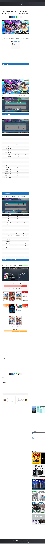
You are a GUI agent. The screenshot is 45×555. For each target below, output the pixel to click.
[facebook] (12, 17)
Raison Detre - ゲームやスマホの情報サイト (9, 1)
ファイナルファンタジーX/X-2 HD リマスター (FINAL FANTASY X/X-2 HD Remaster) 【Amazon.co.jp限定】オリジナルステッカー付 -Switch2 (25, 302)
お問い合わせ (22, 4)
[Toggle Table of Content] (18, 43)
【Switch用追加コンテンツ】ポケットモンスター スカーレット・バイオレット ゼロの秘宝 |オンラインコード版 (19, 311)
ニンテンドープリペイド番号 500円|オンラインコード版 (25, 308)
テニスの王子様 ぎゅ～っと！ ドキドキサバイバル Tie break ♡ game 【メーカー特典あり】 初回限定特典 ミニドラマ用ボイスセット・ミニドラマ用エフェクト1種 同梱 (12, 326)
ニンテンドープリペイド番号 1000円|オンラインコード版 (6, 308)
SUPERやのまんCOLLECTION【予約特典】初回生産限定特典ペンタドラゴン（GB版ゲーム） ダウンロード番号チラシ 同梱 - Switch (12, 302)
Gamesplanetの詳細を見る (15, 286)
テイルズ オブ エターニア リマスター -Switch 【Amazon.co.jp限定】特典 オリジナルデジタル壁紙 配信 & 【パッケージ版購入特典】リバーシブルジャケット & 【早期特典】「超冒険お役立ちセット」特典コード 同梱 (19, 302)
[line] (16, 17)
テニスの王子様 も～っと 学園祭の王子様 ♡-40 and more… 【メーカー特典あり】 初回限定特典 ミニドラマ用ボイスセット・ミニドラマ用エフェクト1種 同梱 (19, 326)
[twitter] (10, 17)
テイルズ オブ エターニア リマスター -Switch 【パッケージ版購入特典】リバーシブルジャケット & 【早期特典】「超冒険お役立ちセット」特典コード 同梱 (6, 302)
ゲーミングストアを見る (15, 331)
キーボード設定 (14, 45)
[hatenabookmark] (14, 17)
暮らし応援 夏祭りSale (16, 41)
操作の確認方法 (14, 44)
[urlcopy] (21, 17)
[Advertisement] (9, 56)
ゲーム (4, 377)
